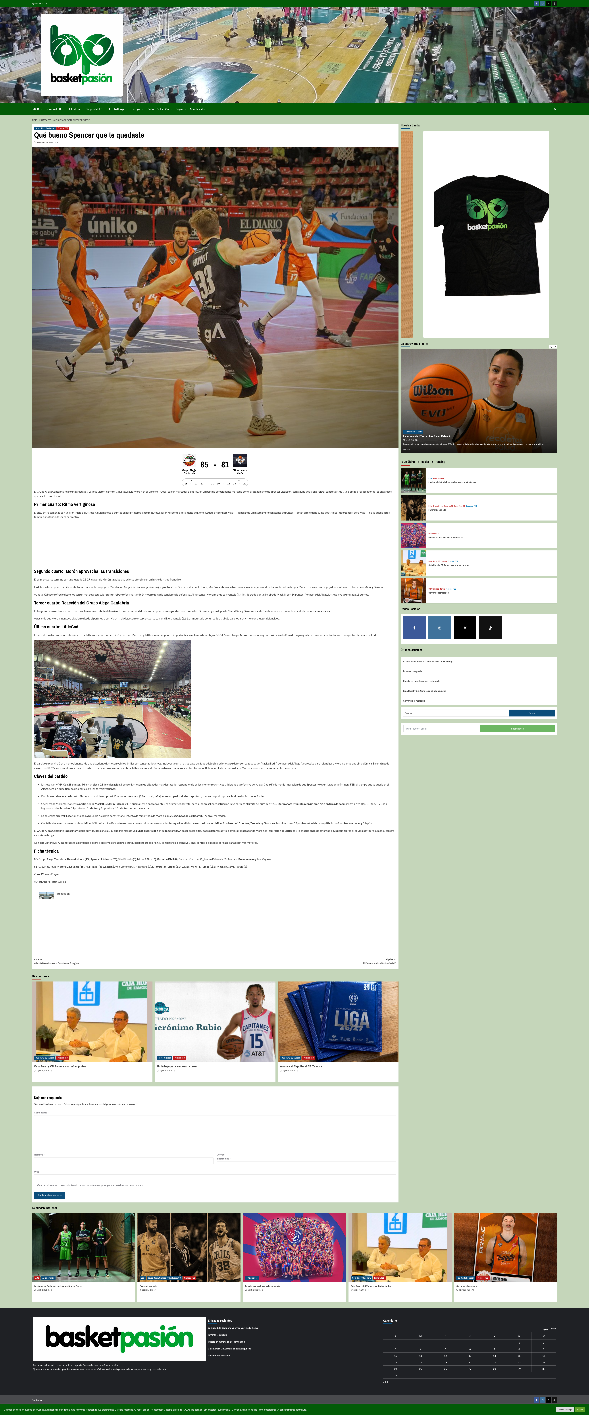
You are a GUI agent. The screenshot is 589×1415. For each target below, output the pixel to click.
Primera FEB (53, 109)
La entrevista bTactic (413, 432)
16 (543, 1355)
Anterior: (56, 961)
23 (543, 1362)
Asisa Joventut (438, 478)
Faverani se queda (437, 509)
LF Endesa (74, 109)
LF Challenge (117, 109)
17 (395, 1362)
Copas (179, 109)
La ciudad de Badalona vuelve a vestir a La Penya (452, 482)
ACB (36, 109)
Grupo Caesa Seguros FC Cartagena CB (449, 506)
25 (420, 1368)
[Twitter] (548, 3)
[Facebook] (536, 3)
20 (470, 1362)
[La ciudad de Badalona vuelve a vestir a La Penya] (413, 479)
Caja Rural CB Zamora (44, 1058)
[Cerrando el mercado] (413, 590)
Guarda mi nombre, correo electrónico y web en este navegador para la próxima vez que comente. (90, 1185)
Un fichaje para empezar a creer (177, 1066)
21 (494, 1362)
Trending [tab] (439, 462)
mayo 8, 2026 (410, 440)
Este (430, 506)
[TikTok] (554, 3)
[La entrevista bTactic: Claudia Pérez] (479, 401)
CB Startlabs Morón (436, 589)
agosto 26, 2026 (42, 1071)
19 (445, 1362)
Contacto (37, 1399)
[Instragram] (542, 3)
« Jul (385, 1382)
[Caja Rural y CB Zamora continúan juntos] (92, 1021)
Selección (163, 109)
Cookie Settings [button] (565, 1410)
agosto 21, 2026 (288, 1071)
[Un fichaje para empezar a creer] (215, 1021)
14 (494, 1355)
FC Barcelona (433, 534)
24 (395, 1368)
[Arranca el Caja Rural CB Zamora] (338, 1021)
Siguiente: (379, 961)
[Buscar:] (456, 712)
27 (470, 1368)
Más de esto (197, 109)
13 (470, 1355)
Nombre (39, 1154)
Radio (150, 109)
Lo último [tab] (409, 462)
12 (445, 1355)
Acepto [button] (580, 1410)
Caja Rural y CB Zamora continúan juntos (60, 1066)
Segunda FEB (94, 109)
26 (445, 1368)
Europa (135, 109)
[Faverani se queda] (413, 507)
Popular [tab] (424, 462)
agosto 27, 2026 (42, 1290)
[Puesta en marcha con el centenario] (413, 535)
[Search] (555, 109)
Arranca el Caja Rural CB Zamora (301, 1066)
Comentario (41, 1112)
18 (420, 1362)
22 (519, 1362)
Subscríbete (517, 728)
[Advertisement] (126, 543)
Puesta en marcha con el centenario (445, 537)
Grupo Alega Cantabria (44, 128)
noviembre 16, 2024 (45, 142)
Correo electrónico (224, 1156)
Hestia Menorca (164, 1058)
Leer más (406, 449)
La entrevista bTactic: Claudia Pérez (424, 436)
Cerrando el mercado (438, 592)
